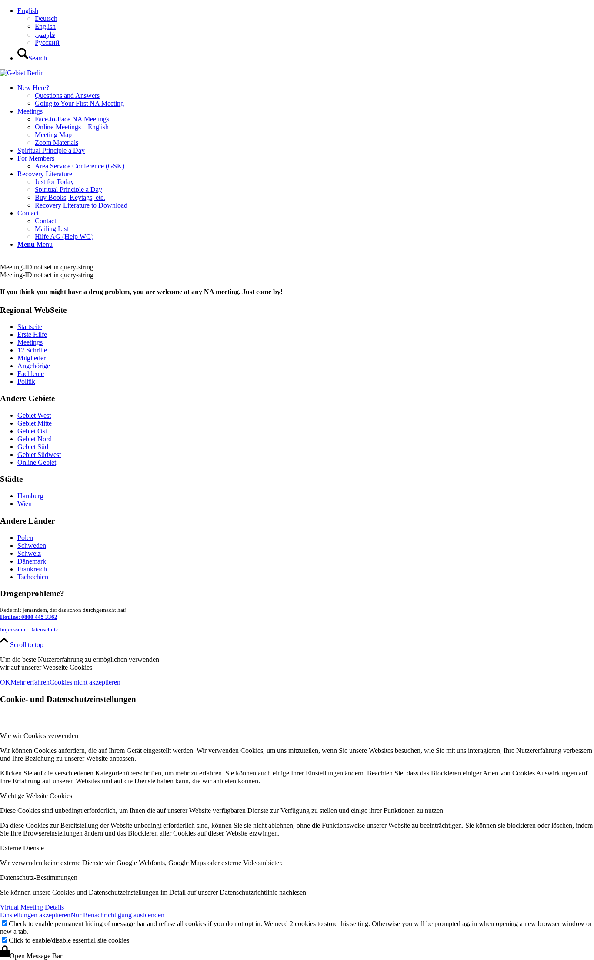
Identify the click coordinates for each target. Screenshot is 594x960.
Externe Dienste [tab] (22, 848)
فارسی (45, 34)
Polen (25, 537)
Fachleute (30, 373)
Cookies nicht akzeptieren (85, 682)
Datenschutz (43, 629)
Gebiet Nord (34, 439)
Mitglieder (31, 358)
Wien (24, 503)
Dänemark (31, 561)
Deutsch (46, 18)
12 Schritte (32, 350)
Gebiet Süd (32, 446)
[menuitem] (305, 27)
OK (5, 682)
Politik (26, 381)
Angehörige (33, 365)
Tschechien (32, 577)
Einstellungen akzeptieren (35, 915)
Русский (47, 42)
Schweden (31, 545)
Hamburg (30, 496)
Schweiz (29, 553)
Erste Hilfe (32, 334)
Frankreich (32, 569)
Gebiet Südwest (39, 454)
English (27, 10)
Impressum (12, 629)
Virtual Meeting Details (32, 907)
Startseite (29, 326)
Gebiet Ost (32, 431)
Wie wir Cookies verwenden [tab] (39, 735)
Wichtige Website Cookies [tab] (36, 795)
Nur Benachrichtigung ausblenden (117, 915)
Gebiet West (34, 415)
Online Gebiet (36, 462)
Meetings (30, 342)
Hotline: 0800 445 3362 (28, 617)
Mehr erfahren (30, 682)
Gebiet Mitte (34, 423)
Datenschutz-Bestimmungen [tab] (38, 877)
